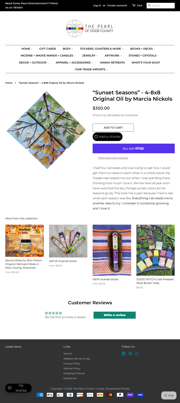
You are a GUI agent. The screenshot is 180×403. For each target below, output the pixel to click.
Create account (117, 5)
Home (26, 48)
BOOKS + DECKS (141, 48)
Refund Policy (71, 368)
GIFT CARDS (47, 48)
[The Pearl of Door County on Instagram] (137, 354)
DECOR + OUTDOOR (33, 62)
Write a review (115, 315)
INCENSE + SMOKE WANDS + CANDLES (47, 55)
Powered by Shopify (117, 388)
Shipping (99, 115)
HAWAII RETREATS (112, 62)
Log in (97, 5)
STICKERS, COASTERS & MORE (101, 48)
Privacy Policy (71, 363)
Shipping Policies (74, 373)
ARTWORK (112, 55)
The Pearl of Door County (88, 388)
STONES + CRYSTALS (143, 55)
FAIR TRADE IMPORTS (90, 69)
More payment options (113, 157)
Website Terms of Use (76, 358)
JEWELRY (89, 55)
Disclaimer (70, 378)
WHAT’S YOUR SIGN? (146, 62)
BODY (67, 48)
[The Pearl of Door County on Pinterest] (130, 354)
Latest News (13, 346)
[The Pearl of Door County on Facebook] (124, 354)
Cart (139, 5)
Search (67, 353)
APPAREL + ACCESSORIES (73, 62)
